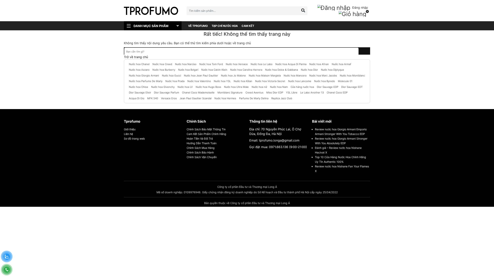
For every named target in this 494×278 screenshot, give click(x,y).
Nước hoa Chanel (139, 64)
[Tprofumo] (151, 10)
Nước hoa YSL (222, 81)
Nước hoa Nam (279, 86)
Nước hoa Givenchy (163, 86)
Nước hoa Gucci (171, 75)
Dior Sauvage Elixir (140, 92)
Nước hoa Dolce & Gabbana (281, 69)
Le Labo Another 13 (312, 92)
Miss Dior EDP (274, 92)
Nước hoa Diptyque (332, 69)
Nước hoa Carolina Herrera (246, 69)
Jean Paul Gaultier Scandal (195, 98)
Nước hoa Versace (237, 64)
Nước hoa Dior (309, 69)
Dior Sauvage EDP (327, 86)
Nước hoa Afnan (319, 64)
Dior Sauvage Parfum (166, 92)
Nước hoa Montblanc (352, 75)
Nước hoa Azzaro (139, 69)
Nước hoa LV (185, 86)
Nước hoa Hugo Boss (208, 86)
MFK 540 (152, 98)
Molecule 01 (345, 81)
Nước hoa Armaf (341, 64)
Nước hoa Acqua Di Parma (290, 64)
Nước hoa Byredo (324, 81)
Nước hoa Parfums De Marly (145, 81)
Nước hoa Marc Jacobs (323, 75)
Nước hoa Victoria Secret (270, 81)
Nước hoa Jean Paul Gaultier (201, 75)
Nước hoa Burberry (163, 69)
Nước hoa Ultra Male (236, 86)
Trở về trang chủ (136, 57)
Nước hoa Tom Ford (211, 64)
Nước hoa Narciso (185, 64)
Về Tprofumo (198, 25)
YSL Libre (291, 92)
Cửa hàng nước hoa (302, 86)
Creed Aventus (254, 92)
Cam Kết (248, 25)
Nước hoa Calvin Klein (214, 69)
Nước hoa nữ (259, 86)
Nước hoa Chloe (138, 86)
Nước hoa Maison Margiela (265, 75)
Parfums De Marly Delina (253, 98)
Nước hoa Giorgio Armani (144, 75)
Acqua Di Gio (136, 98)
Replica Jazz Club (281, 98)
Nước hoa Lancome (299, 81)
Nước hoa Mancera (295, 75)
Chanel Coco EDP (337, 92)
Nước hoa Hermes (225, 98)
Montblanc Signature (230, 92)
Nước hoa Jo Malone (233, 75)
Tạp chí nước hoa (225, 25)
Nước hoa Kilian (243, 81)
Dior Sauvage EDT (352, 86)
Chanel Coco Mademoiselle (198, 92)
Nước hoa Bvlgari (188, 69)
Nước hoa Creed (162, 64)
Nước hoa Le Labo (261, 64)
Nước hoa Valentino (199, 81)
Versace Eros (169, 98)
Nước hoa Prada (174, 81)
